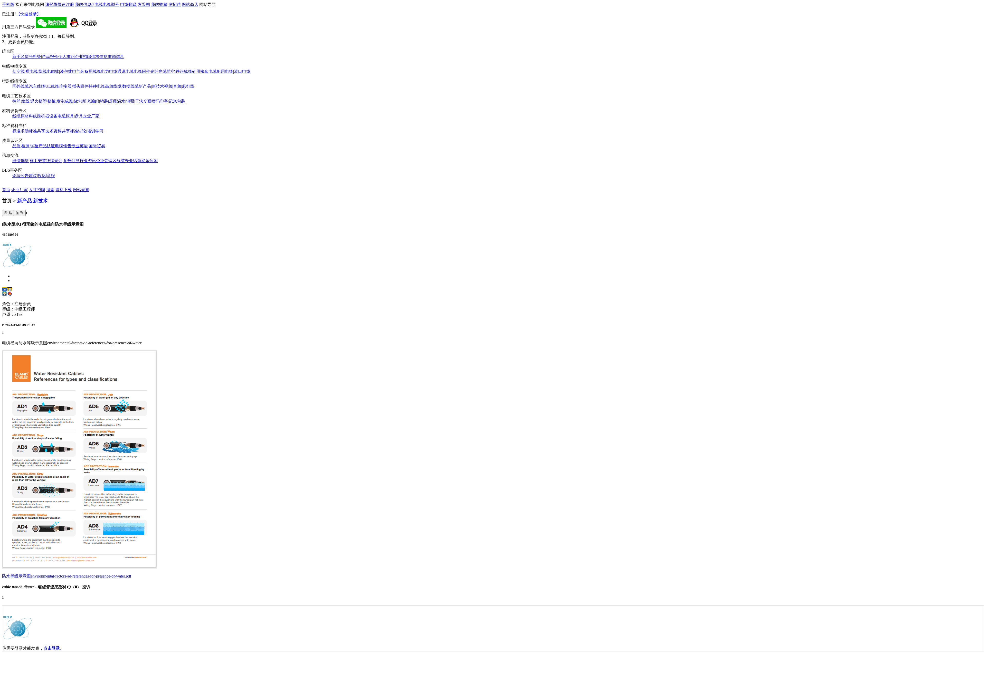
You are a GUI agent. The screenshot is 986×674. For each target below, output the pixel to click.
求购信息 (116, 56)
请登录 (51, 4)
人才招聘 (37, 190)
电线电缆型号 (106, 4)
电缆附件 (142, 71)
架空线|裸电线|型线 (29, 71)
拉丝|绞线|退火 (25, 101)
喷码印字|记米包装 (168, 101)
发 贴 (8, 213)
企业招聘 (83, 56)
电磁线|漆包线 (59, 71)
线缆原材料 (22, 116)
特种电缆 (97, 86)
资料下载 (63, 190)
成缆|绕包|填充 (78, 101)
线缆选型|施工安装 (29, 161)
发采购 (144, 4)
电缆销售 (63, 146)
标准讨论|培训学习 (86, 131)
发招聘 (174, 4)
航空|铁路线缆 (179, 71)
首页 (6, 190)
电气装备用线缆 (86, 71)
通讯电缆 (125, 71)
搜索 (50, 190)
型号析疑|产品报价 (41, 56)
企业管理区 (106, 161)
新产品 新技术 (32, 200)
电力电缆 (109, 71)
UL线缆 (52, 86)
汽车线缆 (37, 86)
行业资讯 (88, 161)
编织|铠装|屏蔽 (104, 101)
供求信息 (99, 56)
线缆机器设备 (45, 116)
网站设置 (81, 190)
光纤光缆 (158, 71)
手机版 (8, 4)
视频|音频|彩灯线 (179, 86)
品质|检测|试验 (25, 146)
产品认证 (47, 146)
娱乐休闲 (149, 161)
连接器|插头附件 (74, 86)
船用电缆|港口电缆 (233, 71)
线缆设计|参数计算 (63, 161)
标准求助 (20, 131)
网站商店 (190, 4)
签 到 (20, 213)
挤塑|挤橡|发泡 (52, 101)
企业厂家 (91, 116)
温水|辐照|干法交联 (134, 101)
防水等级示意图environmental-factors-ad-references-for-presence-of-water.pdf (66, 576)
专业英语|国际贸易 (88, 146)
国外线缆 (20, 86)
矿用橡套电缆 (204, 71)
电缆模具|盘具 (70, 116)
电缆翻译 (128, 4)
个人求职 (66, 56)
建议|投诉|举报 (42, 175)
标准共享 (37, 131)
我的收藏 (159, 4)
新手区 (18, 56)
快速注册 (66, 4)
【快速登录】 (28, 14)
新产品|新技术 (151, 86)
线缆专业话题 (129, 161)
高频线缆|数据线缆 (122, 86)
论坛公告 (20, 175)
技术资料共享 (57, 131)
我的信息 (84, 4)
